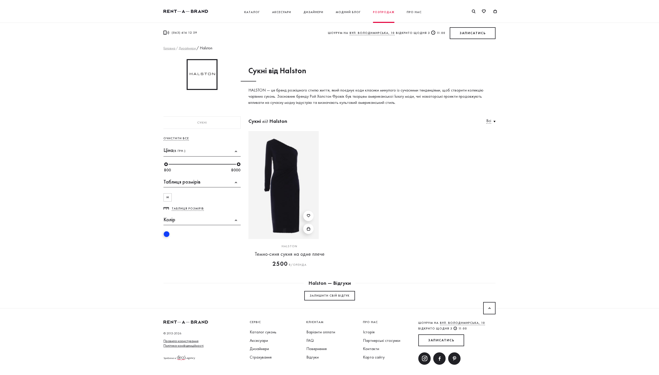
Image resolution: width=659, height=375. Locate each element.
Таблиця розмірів (188, 208)
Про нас (414, 12)
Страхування (261, 357)
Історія (369, 332)
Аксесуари (281, 12)
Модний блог (348, 12)
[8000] (238, 164)
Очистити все (176, 138)
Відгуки (312, 357)
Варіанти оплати (320, 332)
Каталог (252, 12)
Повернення (316, 348)
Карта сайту (374, 357)
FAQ (310, 340)
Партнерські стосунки (381, 340)
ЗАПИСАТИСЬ (472, 33)
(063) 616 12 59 (184, 33)
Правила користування (180, 341)
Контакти (371, 348)
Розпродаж (383, 12)
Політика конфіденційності (183, 345)
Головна (169, 48)
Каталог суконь (263, 332)
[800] (166, 164)
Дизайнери (313, 12)
